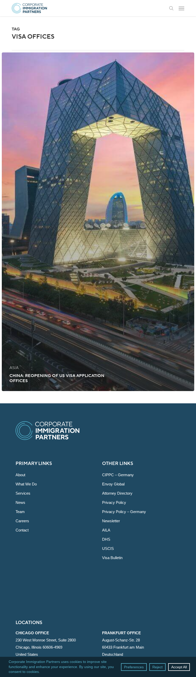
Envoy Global (113, 484)
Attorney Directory (117, 493)
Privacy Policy (114, 502)
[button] (181, 8)
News (20, 502)
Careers (22, 521)
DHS (106, 539)
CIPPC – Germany (118, 475)
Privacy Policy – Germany (124, 511)
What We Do (26, 484)
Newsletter (111, 521)
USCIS (108, 548)
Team (20, 511)
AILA (106, 530)
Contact (22, 530)
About (20, 475)
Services (23, 493)
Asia (14, 367)
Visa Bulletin (112, 558)
